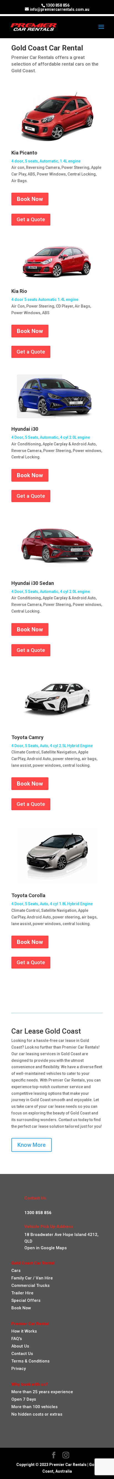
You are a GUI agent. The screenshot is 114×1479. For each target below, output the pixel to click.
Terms (17, 1361)
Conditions (38, 1361)
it (22, 1331)
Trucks (42, 1285)
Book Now (30, 199)
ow (17, 1331)
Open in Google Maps (45, 1247)
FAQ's (16, 1338)
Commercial (23, 1285)
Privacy (18, 1368)
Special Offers (25, 1300)
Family (18, 1278)
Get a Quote (31, 219)
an (40, 1278)
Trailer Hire (22, 1292)
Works (30, 1331)
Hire (49, 1278)
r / (32, 1278)
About (17, 1346)
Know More (31, 1145)
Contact (19, 1353)
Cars (15, 1270)
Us (26, 1346)
